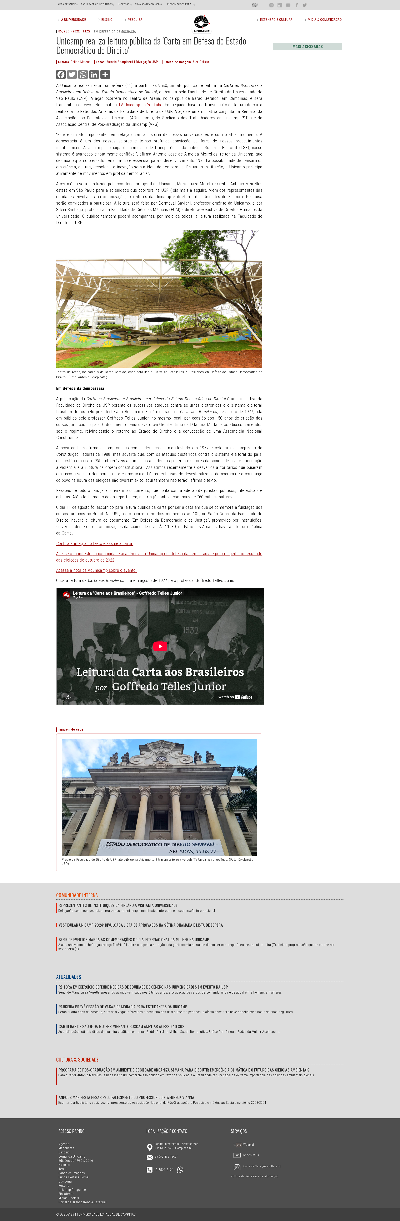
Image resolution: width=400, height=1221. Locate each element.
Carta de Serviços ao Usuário (262, 1166)
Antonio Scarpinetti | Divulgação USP (132, 62)
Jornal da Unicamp (72, 1156)
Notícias (64, 1165)
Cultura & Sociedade (77, 1059)
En (254, 5)
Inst (271, 5)
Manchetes (66, 1148)
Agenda (64, 1144)
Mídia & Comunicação (325, 20)
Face (296, 5)
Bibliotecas (66, 1194)
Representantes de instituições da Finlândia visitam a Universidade (118, 905)
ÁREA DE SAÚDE (67, 4)
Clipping (64, 1152)
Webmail (249, 1145)
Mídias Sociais (69, 1198)
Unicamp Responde (72, 1190)
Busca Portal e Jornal (74, 1177)
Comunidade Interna (77, 895)
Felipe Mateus (80, 62)
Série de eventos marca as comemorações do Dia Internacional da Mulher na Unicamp (134, 939)
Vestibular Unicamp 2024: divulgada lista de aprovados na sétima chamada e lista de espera (141, 925)
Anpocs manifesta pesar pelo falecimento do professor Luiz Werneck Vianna (126, 1097)
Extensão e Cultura (276, 20)
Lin (280, 5)
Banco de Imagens (72, 1173)
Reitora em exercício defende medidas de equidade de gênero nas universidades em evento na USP (143, 987)
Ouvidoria (65, 1181)
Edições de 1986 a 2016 (76, 1161)
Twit (305, 5)
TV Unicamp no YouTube (140, 104)
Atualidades (68, 976)
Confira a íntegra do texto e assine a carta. (94, 543)
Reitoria (64, 1186)
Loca (263, 5)
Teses (63, 1169)
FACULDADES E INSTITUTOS (96, 4)
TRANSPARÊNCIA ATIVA (148, 4)
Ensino (106, 20)
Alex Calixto (201, 62)
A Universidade (73, 20)
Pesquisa (135, 20)
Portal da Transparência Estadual (82, 1202)
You (288, 5)
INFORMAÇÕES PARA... (180, 4)
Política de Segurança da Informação (255, 1176)
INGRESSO (124, 4)
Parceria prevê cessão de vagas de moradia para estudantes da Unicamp (123, 1006)
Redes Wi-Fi (251, 1155)
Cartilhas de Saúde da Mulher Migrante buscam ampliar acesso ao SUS (121, 1026)
